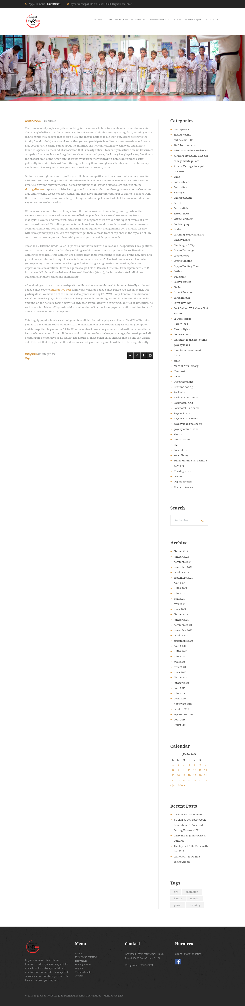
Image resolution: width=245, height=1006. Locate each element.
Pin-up (178, 434)
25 (189, 780)
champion (192, 891)
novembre (183, 567)
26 (194, 780)
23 (178, 780)
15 (173, 775)
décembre (183, 561)
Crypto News (181, 255)
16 (178, 775)
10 (183, 770)
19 (194, 775)
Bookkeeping (182, 224)
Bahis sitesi (181, 187)
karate (178, 898)
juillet (180, 588)
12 (194, 770)
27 (200, 780)
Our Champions (183, 381)
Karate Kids (181, 323)
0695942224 (53, 4)
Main (177, 360)
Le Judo (79, 968)
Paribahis (180, 392)
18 (189, 775)
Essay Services (182, 281)
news (177, 376)
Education (180, 276)
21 (205, 775)
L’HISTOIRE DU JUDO (86, 957)
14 (205, 770)
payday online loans (186, 429)
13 (200, 770)
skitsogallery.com (35, 189)
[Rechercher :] (189, 520)
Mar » (181, 785)
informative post (60, 289)
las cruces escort (184, 334)
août (180, 582)
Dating (178, 271)
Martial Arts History (186, 365)
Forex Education (184, 292)
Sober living (181, 455)
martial (195, 898)
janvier (181, 556)
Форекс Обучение (183, 486)
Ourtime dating (183, 387)
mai (179, 598)
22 (173, 780)
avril (180, 603)
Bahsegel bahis (183, 197)
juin (179, 593)
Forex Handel (182, 297)
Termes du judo (83, 972)
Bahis (177, 176)
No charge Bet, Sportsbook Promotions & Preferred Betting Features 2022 (190, 825)
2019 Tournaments (185, 145)
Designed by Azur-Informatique (83, 995)
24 (183, 780)
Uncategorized (47, 353)
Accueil (78, 953)
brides (177, 229)
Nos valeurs (81, 961)
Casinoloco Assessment (188, 814)
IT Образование (182, 318)
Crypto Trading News (186, 266)
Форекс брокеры (183, 481)
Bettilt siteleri (182, 208)
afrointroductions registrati (191, 150)
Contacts (79, 975)
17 (183, 775)
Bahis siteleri (182, 182)
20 (200, 775)
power (178, 905)
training (195, 905)
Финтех (178, 476)
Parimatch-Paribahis (186, 408)
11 (189, 770)
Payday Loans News (186, 418)
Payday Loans (182, 413)
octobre (181, 572)
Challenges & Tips (185, 245)
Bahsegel (179, 192)
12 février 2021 (33, 120)
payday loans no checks (188, 423)
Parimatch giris (183, 402)
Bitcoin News (182, 213)
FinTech (178, 287)
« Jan (173, 785)
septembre (183, 577)
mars (180, 609)
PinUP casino (182, 439)
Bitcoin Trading (183, 218)
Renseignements (83, 964)
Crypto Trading (183, 260)
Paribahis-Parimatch (186, 397)
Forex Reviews (182, 302)
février (181, 551)
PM (176, 444)
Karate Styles (182, 329)
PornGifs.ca (181, 450)
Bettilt (177, 203)
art (176, 891)
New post (179, 371)
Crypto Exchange (184, 250)
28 (205, 780)
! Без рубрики (181, 129)
